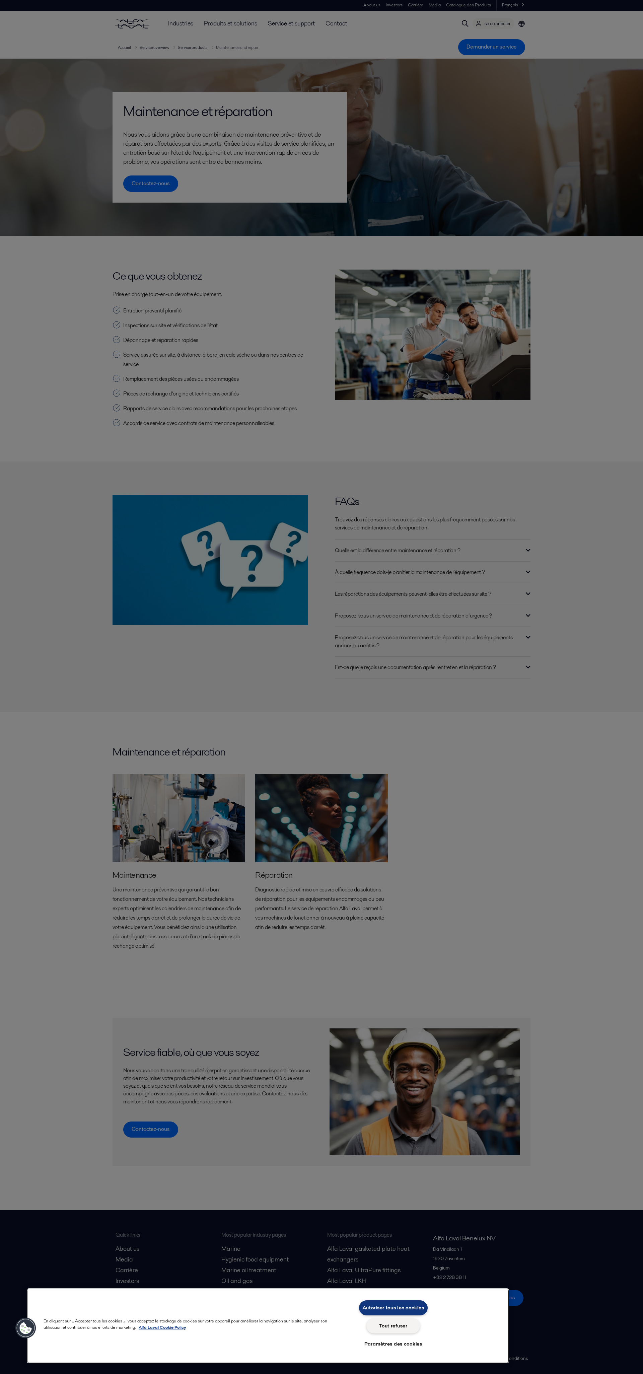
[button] (26, 1328)
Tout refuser (393, 1325)
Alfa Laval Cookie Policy (162, 1327)
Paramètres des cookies (393, 1344)
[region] (268, 1325)
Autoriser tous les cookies (393, 1307)
